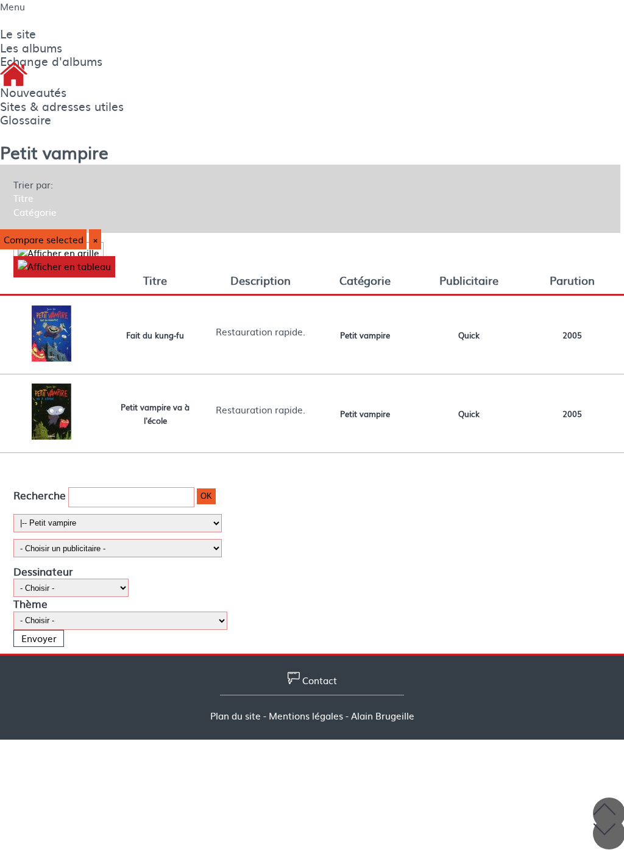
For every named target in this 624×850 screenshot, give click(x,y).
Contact (318, 680)
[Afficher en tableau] (64, 266)
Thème (30, 603)
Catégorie (35, 212)
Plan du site (235, 716)
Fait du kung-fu (155, 335)
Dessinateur (43, 571)
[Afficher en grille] (58, 252)
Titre (23, 198)
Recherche (39, 494)
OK (206, 496)
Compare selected (43, 239)
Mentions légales (306, 716)
